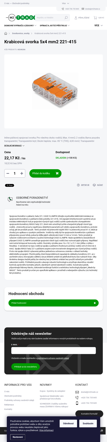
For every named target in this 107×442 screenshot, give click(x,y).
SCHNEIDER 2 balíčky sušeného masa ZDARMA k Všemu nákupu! (54, 405)
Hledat (66, 17)
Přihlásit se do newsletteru (25, 367)
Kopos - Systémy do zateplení (52, 391)
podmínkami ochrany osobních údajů (53, 358)
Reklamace (9, 405)
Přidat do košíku (41, 173)
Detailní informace (13, 146)
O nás (6, 3)
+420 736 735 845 (89, 397)
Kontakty (8, 409)
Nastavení (18, 437)
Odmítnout (68, 423)
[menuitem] (20, 25)
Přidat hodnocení (18, 303)
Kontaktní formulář (89, 414)
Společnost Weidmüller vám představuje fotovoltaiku (52, 397)
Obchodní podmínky (20, 3)
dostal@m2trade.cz (89, 392)
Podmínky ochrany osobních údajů (19, 400)
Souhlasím (88, 423)
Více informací (46, 430)
